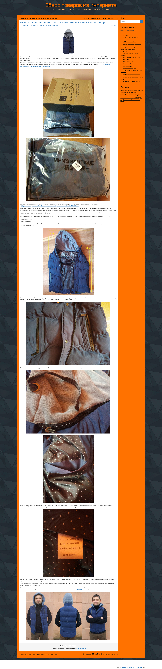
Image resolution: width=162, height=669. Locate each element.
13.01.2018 (25, 25)
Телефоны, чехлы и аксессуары (131, 81)
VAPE (124, 40)
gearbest (127, 92)
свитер (79, 590)
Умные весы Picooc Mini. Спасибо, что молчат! (99, 18)
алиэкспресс (137, 98)
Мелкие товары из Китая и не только (41, 25)
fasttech (122, 92)
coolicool (135, 90)
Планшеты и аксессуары (129, 68)
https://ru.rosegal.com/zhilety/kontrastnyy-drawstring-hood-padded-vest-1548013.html (50, 206)
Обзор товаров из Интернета (81, 5)
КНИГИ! (125, 51)
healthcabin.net (135, 92)
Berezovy (113, 25)
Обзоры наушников (128, 61)
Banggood (130, 90)
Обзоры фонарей (127, 66)
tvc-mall (136, 96)
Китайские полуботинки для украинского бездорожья (39, 18)
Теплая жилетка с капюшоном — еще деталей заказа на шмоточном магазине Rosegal (62, 22)
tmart (128, 96)
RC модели (126, 35)
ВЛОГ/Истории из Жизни (129, 42)
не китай (129, 100)
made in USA (138, 94)
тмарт (138, 100)
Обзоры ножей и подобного (130, 64)
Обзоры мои (55, 25)
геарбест (123, 100)
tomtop (131, 96)
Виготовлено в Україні (126, 98)
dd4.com (140, 90)
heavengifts (123, 94)
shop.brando (123, 96)
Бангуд (140, 96)
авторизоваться (80, 648)
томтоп (122, 101)
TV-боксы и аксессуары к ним (131, 37)
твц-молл (134, 100)
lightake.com (131, 94)
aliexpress (123, 90)
